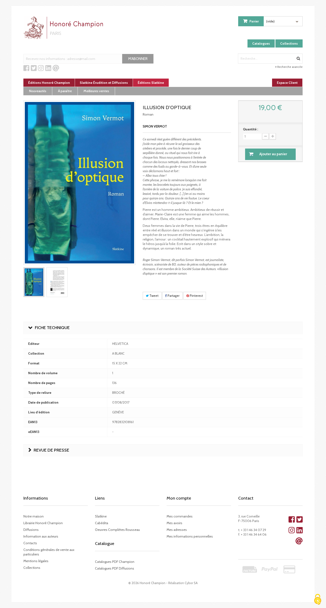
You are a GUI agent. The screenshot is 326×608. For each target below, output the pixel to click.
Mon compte (179, 498)
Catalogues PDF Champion (114, 562)
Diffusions (31, 530)
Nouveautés (37, 91)
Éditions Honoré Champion (49, 82)
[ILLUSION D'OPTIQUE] (34, 282)
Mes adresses (177, 530)
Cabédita (101, 523)
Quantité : (250, 129)
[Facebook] (26, 68)
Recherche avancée (290, 67)
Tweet (153, 296)
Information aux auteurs (40, 536)
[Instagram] (41, 68)
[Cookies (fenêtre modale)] (317, 600)
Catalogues (261, 43)
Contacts (30, 543)
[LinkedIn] (48, 68)
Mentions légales (35, 561)
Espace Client (287, 82)
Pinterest (196, 296)
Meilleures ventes (96, 91)
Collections (289, 43)
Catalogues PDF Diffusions (114, 568)
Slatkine (101, 516)
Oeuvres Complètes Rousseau (117, 530)
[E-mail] (56, 68)
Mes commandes (180, 516)
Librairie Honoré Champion (43, 523)
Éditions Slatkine (151, 82)
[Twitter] (34, 68)
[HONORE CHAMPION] (64, 27)
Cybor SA (191, 583)
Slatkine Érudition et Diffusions (104, 82)
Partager (173, 296)
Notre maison (33, 516)
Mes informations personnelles (190, 536)
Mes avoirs (174, 523)
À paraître (65, 91)
